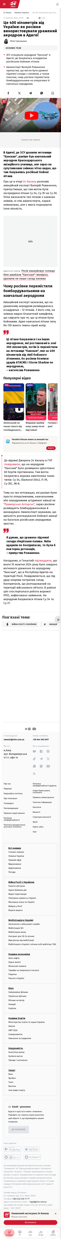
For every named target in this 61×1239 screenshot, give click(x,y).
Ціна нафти (14, 958)
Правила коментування (43, 797)
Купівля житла (15, 1056)
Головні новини (16, 852)
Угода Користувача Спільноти (41, 792)
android (12, 1149)
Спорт (11, 1070)
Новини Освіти (16, 1018)
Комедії (12, 1004)
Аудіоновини (14, 868)
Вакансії (36, 812)
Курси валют (14, 962)
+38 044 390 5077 (41, 739)
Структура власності (42, 817)
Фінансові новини (17, 966)
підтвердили (43, 560)
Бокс (10, 1074)
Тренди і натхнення (17, 1060)
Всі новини (14, 848)
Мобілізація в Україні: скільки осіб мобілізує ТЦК (32, 944)
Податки (12, 974)
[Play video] (31, 115)
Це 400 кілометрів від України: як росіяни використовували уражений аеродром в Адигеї (45, 13)
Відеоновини (14, 864)
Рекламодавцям (11, 808)
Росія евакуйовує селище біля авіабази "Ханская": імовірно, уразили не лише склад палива (29, 274)
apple (32, 1149)
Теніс (10, 1082)
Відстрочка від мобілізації (21, 940)
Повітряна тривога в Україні (22, 898)
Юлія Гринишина (18, 41)
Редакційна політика (13, 794)
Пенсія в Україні (16, 978)
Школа (11, 1026)
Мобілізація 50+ (16, 928)
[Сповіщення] (57, 4)
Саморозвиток (15, 1034)
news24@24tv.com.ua (14, 739)
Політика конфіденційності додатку (44, 785)
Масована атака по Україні (21, 902)
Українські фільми (17, 996)
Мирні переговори (17, 894)
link (34, 751)
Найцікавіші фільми (18, 992)
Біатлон (12, 1086)
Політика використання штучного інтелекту (14, 826)
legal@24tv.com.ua (38, 1202)
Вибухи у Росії (15, 906)
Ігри (34, 832)
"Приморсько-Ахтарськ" (19, 504)
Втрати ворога (15, 910)
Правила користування (14, 813)
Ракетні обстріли (16, 886)
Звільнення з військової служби (24, 924)
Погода (11, 872)
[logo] (13, 4)
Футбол (12, 1078)
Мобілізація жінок (17, 932)
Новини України (21, 13)
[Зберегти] (52, 93)
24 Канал (7, 13)
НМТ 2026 (12, 1030)
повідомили (12, 464)
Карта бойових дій (17, 890)
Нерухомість (15, 1048)
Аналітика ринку (16, 1052)
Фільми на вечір (16, 1000)
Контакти (37, 807)
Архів (35, 822)
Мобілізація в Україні (20, 920)
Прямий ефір (14, 860)
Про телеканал (10, 799)
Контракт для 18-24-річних (21, 936)
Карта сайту (38, 827)
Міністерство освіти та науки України (26, 1022)
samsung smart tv (32, 1157)
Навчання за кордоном (19, 1038)
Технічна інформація (42, 802)
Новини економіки (19, 954)
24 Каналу (29, 181)
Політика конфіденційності (12, 819)
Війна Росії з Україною (21, 882)
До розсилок (19, 1129)
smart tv (12, 1157)
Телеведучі (9, 803)
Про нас (7, 784)
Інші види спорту (16, 1090)
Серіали (12, 1008)
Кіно (11, 988)
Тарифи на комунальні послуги (23, 970)
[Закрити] (55, 1213)
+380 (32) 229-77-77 (20, 1199)
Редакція (8, 789)
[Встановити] (30, 1218)
